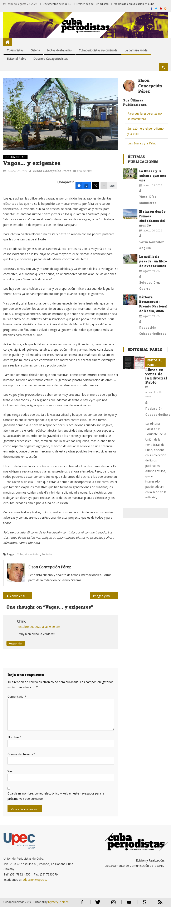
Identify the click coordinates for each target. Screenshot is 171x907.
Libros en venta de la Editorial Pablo (156, 376)
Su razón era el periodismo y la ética (145, 131)
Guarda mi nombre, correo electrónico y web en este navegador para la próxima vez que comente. (56, 796)
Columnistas (15, 50)
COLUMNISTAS (15, 157)
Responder (16, 643)
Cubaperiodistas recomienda (98, 50)
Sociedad (47, 554)
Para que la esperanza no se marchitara (144, 116)
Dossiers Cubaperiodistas (50, 59)
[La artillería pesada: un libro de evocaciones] (130, 259)
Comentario (17, 697)
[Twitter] (95, 185)
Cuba (20, 554)
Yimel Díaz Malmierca (148, 199)
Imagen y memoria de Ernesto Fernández (105, 596)
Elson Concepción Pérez (52, 170)
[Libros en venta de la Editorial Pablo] (134, 362)
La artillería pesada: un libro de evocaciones (153, 261)
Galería (35, 50)
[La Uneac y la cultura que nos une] (130, 173)
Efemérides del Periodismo (93, 4)
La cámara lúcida (135, 50)
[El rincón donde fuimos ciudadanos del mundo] (130, 214)
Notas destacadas (59, 50)
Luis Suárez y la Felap (141, 143)
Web (11, 771)
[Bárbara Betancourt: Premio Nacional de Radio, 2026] (130, 299)
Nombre (14, 737)
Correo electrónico (21, 754)
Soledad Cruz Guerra (150, 285)
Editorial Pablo (16, 59)
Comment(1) (84, 171)
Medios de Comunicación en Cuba (134, 4)
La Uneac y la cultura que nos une (152, 175)
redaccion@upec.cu (34, 880)
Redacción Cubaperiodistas (152, 330)
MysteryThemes (58, 902)
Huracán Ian (32, 554)
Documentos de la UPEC (57, 4)
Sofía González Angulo (151, 244)
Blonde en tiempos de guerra (20, 596)
